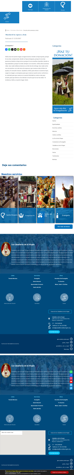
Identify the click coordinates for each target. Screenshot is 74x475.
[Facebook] (71, 375)
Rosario (63, 10)
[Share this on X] (12, 49)
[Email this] (15, 49)
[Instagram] (71, 378)
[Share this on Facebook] (6, 49)
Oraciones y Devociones (16, 30)
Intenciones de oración (46, 9)
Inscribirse (37, 303)
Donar (7, 22)
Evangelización (30, 216)
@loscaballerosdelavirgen (63, 339)
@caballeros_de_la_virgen (62, 346)
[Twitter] (71, 388)
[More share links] (24, 49)
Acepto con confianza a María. (59, 472)
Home (7, 30)
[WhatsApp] (9, 49)
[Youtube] (71, 381)
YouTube (30, 10)
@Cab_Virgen (65, 342)
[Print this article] (18, 49)
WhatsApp (66, 349)
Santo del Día (48, 215)
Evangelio (66, 215)
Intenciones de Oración (9, 303)
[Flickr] (71, 384)
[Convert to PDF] (21, 49)
